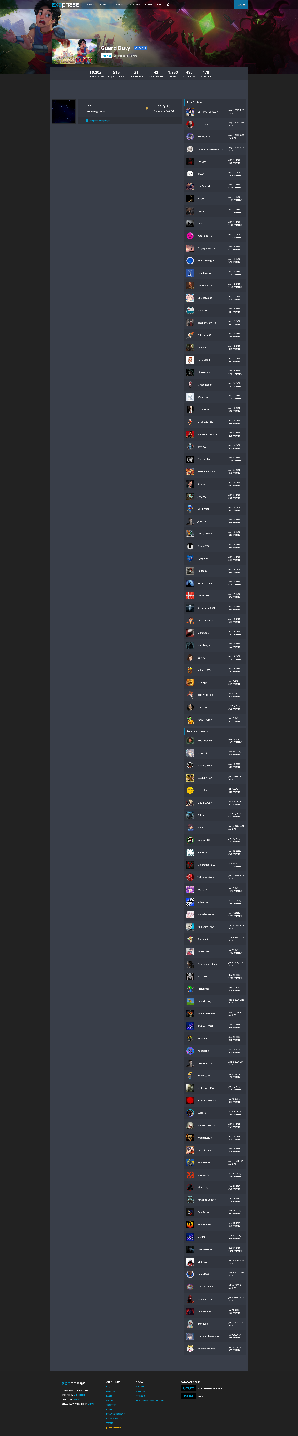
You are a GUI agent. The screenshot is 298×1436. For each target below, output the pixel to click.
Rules (109, 1395)
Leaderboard (133, 4)
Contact (111, 1404)
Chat (158, 4)
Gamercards (116, 4)
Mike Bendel (80, 1395)
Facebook (141, 1395)
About (109, 1400)
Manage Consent (115, 1413)
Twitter (140, 1391)
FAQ (108, 1386)
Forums (102, 4)
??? (88, 105)
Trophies (106, 55)
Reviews (148, 4)
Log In (241, 4)
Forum (133, 55)
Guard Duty (115, 48)
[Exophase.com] (67, 5)
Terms (109, 1423)
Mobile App (112, 1391)
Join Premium (113, 1427)
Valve (91, 1404)
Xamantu (77, 1399)
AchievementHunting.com (150, 1400)
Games (90, 4)
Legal (109, 1409)
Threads (140, 1386)
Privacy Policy (114, 1418)
